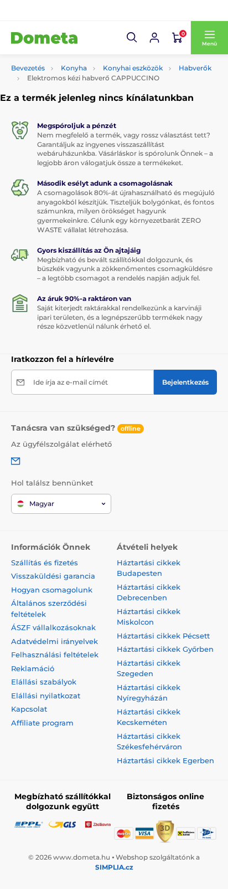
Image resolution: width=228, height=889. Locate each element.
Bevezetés (28, 68)
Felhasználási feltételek (55, 654)
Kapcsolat (29, 708)
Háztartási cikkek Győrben (165, 649)
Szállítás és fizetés (44, 562)
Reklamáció (32, 668)
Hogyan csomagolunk (51, 589)
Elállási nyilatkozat (45, 695)
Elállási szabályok (43, 681)
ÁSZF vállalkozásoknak (53, 627)
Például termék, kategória (84, 63)
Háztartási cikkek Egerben (165, 760)
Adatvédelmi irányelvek (54, 641)
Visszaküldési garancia (53, 575)
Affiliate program (42, 722)
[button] (132, 37)
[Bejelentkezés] (154, 37)
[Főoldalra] (44, 38)
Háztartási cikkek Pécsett (163, 635)
